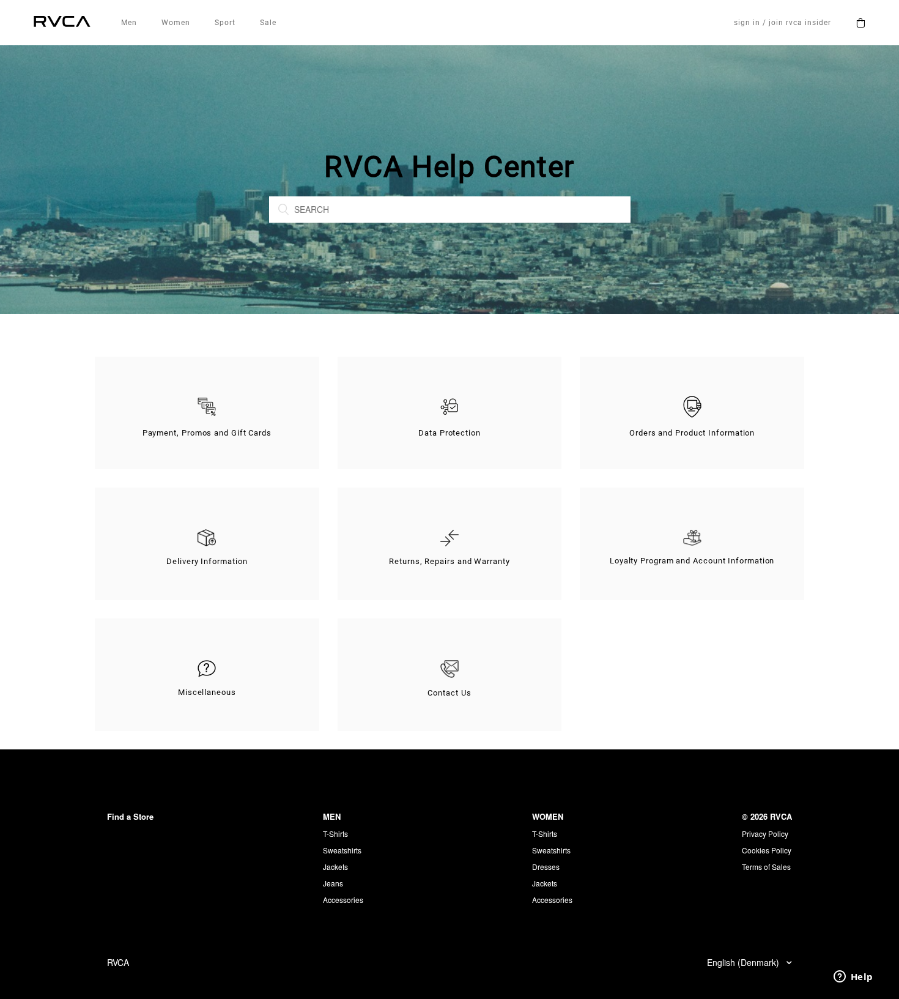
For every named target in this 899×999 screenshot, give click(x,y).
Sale (268, 22)
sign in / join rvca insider (782, 22)
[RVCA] (62, 23)
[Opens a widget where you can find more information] (853, 977)
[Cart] (860, 22)
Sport (225, 22)
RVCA (118, 962)
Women (175, 22)
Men (129, 22)
